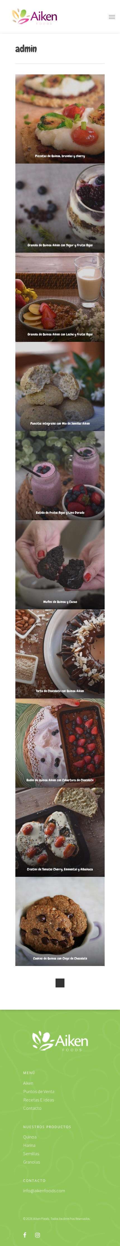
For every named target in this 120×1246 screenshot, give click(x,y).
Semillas (31, 1153)
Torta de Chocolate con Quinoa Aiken (60, 691)
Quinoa (30, 1137)
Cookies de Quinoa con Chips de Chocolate (60, 958)
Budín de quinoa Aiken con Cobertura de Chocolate (60, 780)
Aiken (28, 1083)
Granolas (31, 1162)
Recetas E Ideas (38, 1100)
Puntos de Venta (38, 1091)
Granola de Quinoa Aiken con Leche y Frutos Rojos (60, 334)
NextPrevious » (60, 983)
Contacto (32, 1108)
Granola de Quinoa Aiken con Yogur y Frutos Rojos (60, 245)
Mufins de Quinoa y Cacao (60, 602)
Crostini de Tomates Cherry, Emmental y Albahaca (60, 869)
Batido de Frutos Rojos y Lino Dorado (60, 512)
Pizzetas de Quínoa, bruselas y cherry (60, 156)
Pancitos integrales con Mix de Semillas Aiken (60, 423)
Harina (29, 1145)
